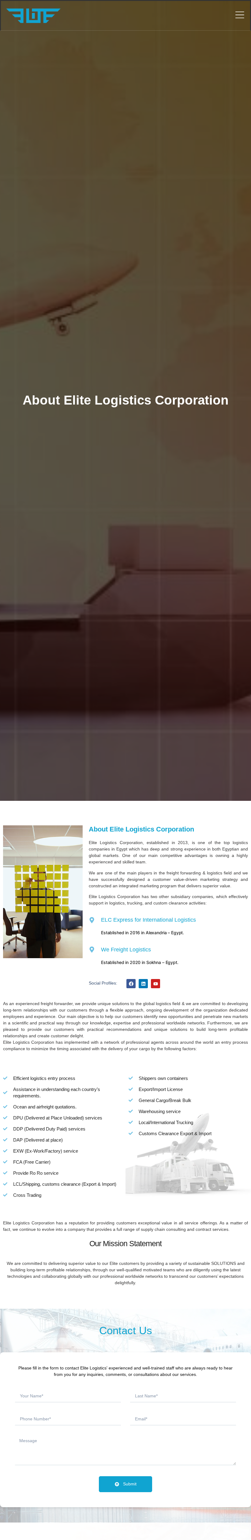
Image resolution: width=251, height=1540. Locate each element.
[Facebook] (131, 983)
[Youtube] (155, 983)
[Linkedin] (143, 983)
